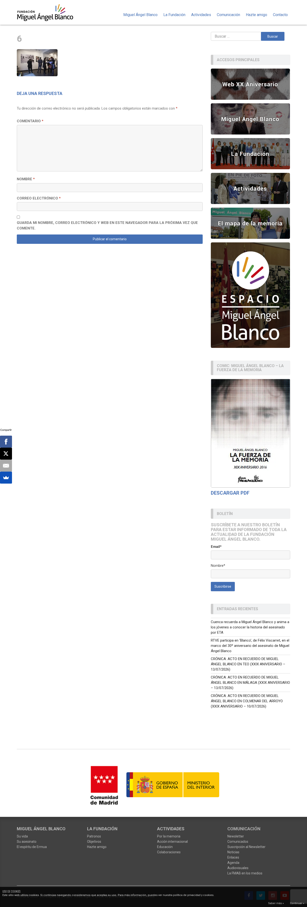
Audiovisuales (237, 868)
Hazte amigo (256, 14)
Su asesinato (26, 841)
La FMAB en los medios (244, 873)
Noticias (233, 852)
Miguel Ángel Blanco (140, 14)
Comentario (30, 121)
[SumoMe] (6, 478)
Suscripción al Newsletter (246, 847)
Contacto (280, 14)
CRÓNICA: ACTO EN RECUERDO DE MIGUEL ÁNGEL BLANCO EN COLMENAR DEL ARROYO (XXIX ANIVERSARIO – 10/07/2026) (247, 701)
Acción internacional (172, 841)
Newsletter (235, 836)
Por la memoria (168, 836)
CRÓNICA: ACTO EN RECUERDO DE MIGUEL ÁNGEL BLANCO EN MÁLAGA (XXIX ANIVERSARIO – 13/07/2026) (250, 682)
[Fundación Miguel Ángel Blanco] (48, 12)
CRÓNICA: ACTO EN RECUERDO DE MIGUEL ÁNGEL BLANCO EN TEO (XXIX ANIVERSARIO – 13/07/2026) (248, 664)
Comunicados (237, 841)
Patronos (94, 836)
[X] (6, 454)
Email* (216, 546)
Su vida (22, 836)
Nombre (26, 179)
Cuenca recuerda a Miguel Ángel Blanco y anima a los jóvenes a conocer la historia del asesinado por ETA (250, 627)
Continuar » (297, 903)
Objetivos (94, 841)
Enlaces (233, 857)
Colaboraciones (169, 852)
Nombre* (218, 565)
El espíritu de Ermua (32, 847)
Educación (165, 847)
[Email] (6, 466)
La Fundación (174, 14)
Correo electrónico (39, 198)
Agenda (233, 863)
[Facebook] (6, 442)
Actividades (201, 14)
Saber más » (276, 903)
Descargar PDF (230, 493)
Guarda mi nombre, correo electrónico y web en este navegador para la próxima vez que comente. (107, 225)
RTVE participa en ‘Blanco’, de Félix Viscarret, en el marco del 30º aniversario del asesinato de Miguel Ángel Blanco (250, 645)
